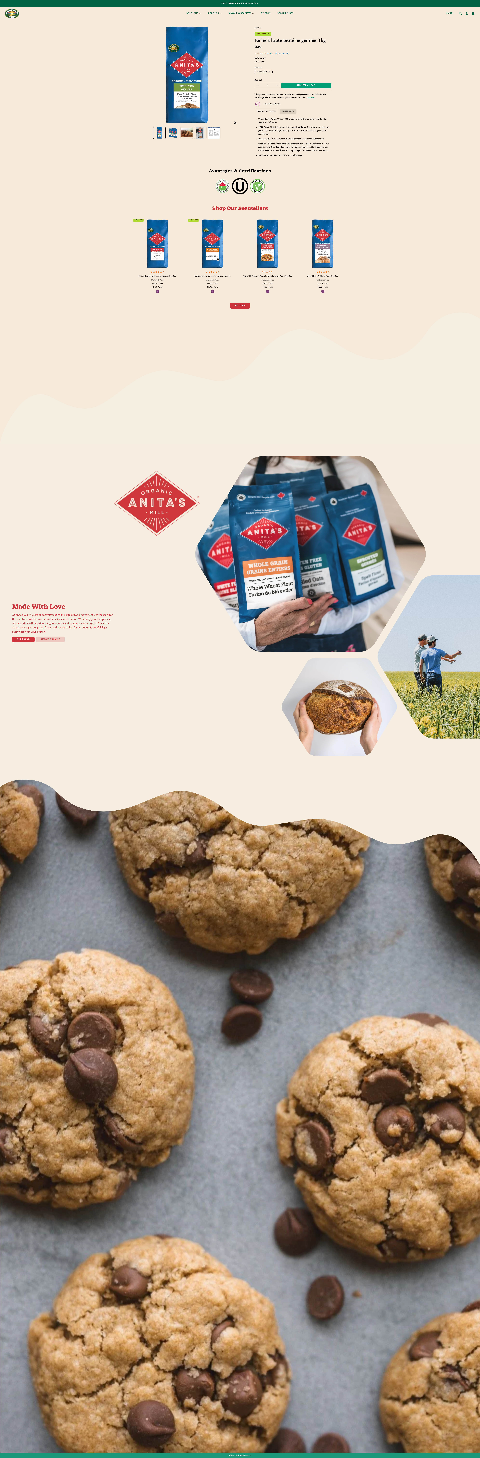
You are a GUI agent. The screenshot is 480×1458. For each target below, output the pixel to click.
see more (310, 98)
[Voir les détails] (157, 243)
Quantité (258, 80)
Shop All (258, 28)
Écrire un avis (282, 54)
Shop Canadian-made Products (239, 3)
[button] (460, 13)
